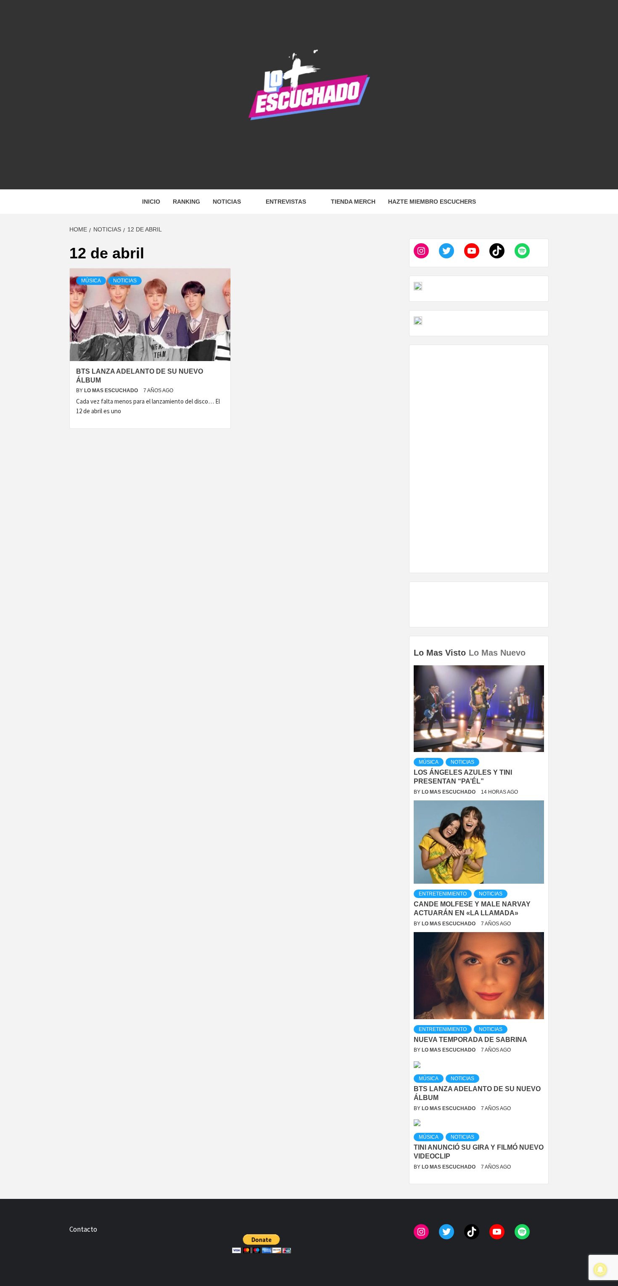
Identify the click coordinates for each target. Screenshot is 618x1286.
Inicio (151, 201)
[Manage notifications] (600, 1269)
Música (91, 281)
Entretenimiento (443, 894)
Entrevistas (286, 201)
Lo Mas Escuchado (111, 390)
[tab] (529, 646)
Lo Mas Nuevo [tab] (497, 652)
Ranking (186, 201)
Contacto (83, 1229)
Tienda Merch (353, 201)
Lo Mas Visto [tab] (440, 652)
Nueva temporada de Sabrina (470, 1039)
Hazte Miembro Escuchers (432, 201)
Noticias (227, 201)
